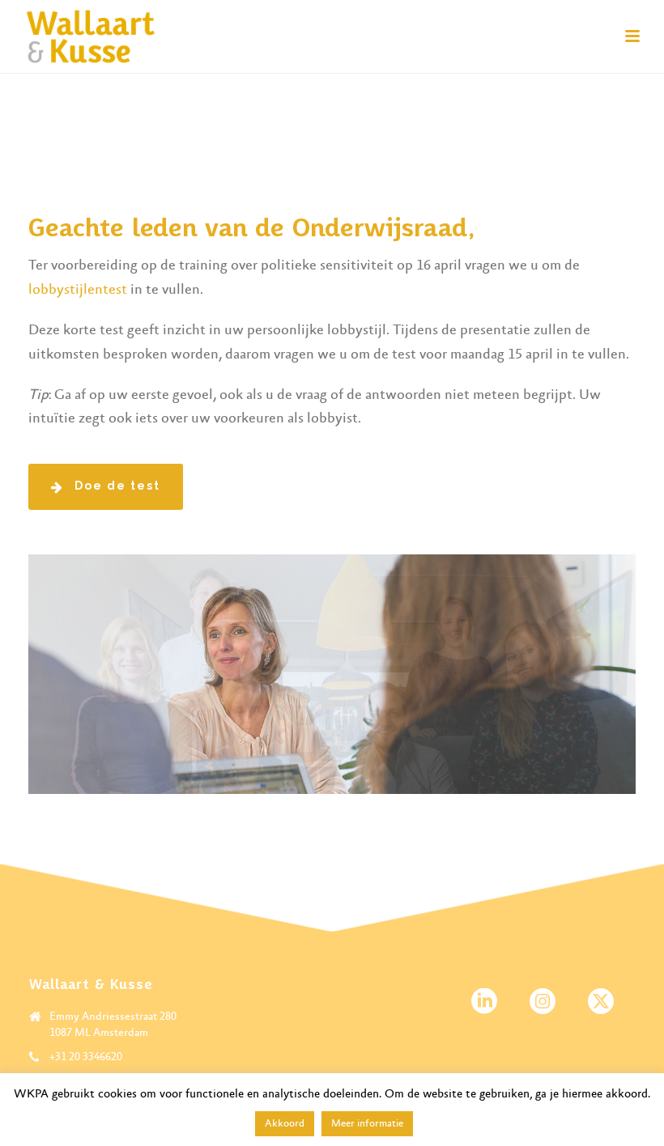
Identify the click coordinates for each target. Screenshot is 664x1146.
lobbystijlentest (77, 290)
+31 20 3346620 (85, 1056)
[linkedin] (484, 1002)
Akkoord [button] (284, 1124)
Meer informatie (367, 1124)
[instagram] (542, 1002)
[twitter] (601, 1002)
